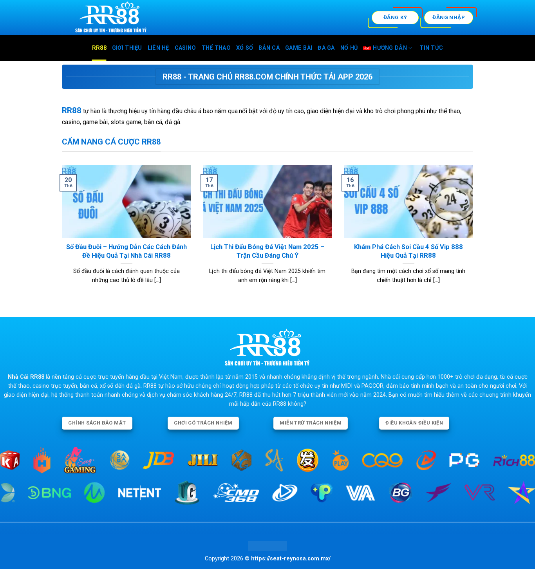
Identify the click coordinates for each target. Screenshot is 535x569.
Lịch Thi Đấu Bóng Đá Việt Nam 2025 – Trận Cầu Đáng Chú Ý (267, 251)
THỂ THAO (216, 48)
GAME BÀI (298, 48)
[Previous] (60, 234)
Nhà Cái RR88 (26, 377)
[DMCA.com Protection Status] (267, 545)
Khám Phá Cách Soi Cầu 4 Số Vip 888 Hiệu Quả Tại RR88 (408, 251)
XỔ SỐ (244, 48)
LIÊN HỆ (158, 48)
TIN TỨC (431, 48)
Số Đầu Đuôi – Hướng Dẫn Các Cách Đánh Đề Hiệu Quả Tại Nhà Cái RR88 (126, 251)
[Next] (475, 234)
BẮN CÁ (269, 48)
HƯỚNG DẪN (390, 48)
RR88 (99, 48)
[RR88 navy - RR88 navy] (136, 17)
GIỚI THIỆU (127, 48)
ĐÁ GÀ (326, 48)
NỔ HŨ (349, 48)
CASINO (185, 48)
